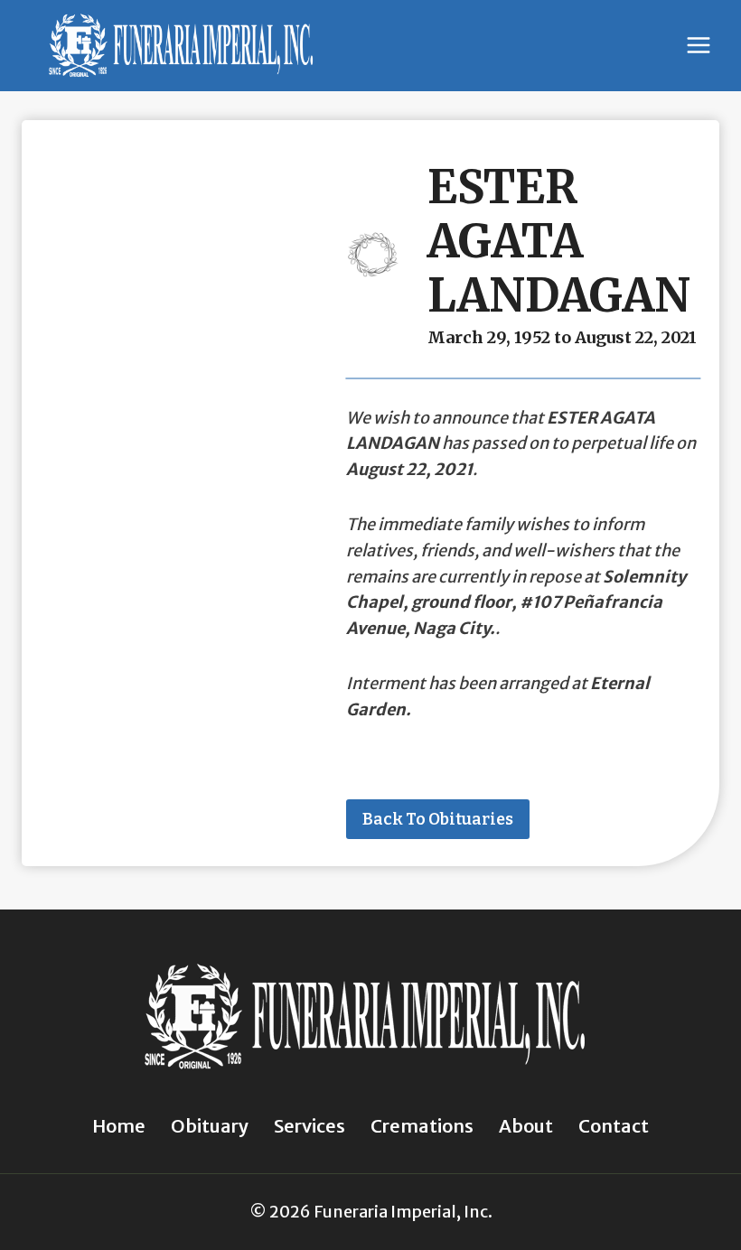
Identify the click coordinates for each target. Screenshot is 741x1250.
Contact (613, 1126)
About (526, 1126)
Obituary (210, 1126)
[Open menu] (698, 45)
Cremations (422, 1126)
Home (118, 1126)
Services (309, 1126)
